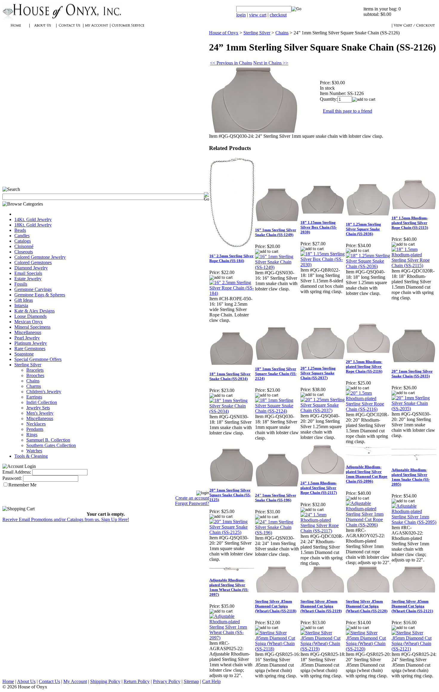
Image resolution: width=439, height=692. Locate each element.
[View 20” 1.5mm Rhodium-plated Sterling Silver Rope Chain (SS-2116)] (368, 409)
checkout (278, 14)
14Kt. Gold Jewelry (33, 219)
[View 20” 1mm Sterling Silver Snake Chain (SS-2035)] (414, 408)
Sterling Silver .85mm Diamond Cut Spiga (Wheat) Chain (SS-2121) (412, 606)
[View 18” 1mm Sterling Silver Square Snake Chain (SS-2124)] (277, 411)
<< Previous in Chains (231, 62)
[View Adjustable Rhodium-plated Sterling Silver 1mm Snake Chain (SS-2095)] (414, 522)
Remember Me (22, 484)
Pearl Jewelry (27, 337)
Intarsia (21, 305)
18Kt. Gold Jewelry (33, 224)
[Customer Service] (128, 28)
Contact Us (49, 681)
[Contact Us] (69, 28)
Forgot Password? (192, 503)
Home (8, 681)
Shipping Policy (105, 681)
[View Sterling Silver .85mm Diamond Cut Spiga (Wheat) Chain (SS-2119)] (322, 648)
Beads (20, 230)
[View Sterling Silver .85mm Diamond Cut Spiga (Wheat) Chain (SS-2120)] (368, 648)
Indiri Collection (41, 402)
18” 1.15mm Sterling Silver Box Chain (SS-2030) (318, 227)
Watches (34, 450)
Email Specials (28, 273)
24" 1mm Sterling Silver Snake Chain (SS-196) (275, 497)
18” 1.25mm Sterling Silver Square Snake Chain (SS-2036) (363, 229)
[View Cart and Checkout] (414, 28)
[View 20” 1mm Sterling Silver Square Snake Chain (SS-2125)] (231, 532)
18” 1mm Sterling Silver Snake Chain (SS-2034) (230, 376)
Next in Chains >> (270, 62)
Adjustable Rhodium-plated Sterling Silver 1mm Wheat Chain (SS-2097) (228, 587)
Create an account (192, 497)
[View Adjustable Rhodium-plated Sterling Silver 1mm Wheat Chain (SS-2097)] (231, 637)
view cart (257, 14)
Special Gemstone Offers (38, 359)
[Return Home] (62, 19)
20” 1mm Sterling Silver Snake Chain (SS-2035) (412, 373)
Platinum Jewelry (30, 343)
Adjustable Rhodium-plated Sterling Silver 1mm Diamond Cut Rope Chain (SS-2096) (366, 474)
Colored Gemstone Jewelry (40, 257)
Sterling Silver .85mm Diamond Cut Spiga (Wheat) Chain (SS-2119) (321, 606)
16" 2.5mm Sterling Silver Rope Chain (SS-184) (231, 258)
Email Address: (16, 471)
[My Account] (96, 28)
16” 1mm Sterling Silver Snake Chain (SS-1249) (275, 232)
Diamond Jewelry (31, 267)
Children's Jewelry (43, 391)
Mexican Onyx (28, 321)
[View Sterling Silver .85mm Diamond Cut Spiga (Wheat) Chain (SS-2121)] (414, 648)
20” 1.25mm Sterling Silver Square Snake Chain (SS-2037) (318, 373)
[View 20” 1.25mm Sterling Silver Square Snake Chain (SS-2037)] (322, 410)
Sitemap (191, 681)
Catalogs (22, 241)
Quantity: (328, 99)
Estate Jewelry (28, 278)
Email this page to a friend (347, 111)
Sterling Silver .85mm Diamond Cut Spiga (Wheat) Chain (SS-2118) (275, 606)
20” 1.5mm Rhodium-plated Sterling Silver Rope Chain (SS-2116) (364, 366)
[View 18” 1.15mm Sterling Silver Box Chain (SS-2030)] (322, 264)
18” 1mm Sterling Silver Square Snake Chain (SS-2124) (276, 374)
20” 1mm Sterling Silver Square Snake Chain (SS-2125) (230, 495)
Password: (12, 478)
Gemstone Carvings (33, 289)
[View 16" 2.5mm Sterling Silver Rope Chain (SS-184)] (231, 293)
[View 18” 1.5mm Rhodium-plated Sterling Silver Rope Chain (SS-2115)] (414, 265)
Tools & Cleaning (31, 456)
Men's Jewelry (39, 413)
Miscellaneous (27, 332)
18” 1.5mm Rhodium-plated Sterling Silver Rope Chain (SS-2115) (410, 223)
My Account (75, 681)
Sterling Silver (27, 364)
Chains (32, 380)
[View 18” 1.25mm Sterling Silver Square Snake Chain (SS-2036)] (368, 266)
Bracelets (35, 370)
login (241, 14)
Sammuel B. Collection (48, 440)
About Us (26, 681)
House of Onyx (223, 32)
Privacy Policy (166, 681)
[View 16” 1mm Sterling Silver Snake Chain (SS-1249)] (277, 267)
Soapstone (24, 353)
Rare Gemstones (29, 348)
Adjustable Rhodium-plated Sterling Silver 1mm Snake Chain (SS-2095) (411, 477)
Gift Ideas (23, 300)
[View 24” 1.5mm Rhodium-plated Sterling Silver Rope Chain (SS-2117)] (322, 530)
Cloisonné (23, 246)
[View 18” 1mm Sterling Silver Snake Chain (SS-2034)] (231, 411)
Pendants (34, 429)
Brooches (35, 375)
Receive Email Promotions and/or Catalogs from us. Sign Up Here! (65, 519)
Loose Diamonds (30, 316)
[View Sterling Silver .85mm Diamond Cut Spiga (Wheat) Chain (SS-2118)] (277, 648)
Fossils (20, 284)
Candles (22, 235)
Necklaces (36, 423)
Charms (33, 386)
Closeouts (23, 251)
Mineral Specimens (32, 327)
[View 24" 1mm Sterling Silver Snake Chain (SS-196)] (277, 532)
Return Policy (137, 681)
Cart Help (211, 681)
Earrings (34, 396)
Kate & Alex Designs (34, 310)
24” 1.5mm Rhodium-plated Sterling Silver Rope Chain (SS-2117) (318, 488)
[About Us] (42, 28)
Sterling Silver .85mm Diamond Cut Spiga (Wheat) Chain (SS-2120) (366, 606)
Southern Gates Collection (51, 445)
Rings (31, 434)
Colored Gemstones (33, 262)
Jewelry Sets (38, 407)
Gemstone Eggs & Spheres (39, 294)
